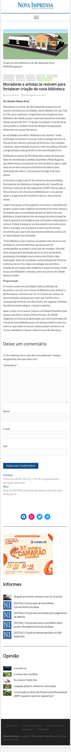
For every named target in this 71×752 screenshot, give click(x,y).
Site (5, 446)
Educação (52, 75)
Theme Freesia (37, 736)
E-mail (6, 428)
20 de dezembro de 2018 (34, 95)
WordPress (50, 736)
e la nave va (20, 668)
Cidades (20, 75)
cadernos (8, 75)
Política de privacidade (32, 725)
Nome (6, 411)
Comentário (10, 365)
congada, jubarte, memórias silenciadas (35, 686)
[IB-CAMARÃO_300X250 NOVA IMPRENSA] (28, 535)
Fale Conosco (43, 729)
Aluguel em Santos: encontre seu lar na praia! (38, 596)
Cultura (30, 75)
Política (20, 78)
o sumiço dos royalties (26, 674)
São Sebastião (44, 78)
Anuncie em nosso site (55, 725)
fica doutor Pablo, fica (25, 679)
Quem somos (11, 725)
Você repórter (27, 729)
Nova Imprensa (12, 95)
